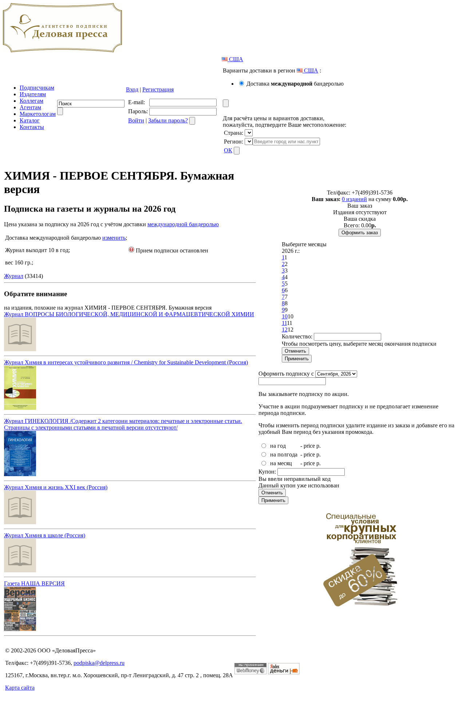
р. (318, 446)
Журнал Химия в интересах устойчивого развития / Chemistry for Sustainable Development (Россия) (126, 362)
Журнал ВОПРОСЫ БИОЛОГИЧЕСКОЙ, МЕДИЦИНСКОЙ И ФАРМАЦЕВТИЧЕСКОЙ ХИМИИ (129, 314)
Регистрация (158, 89)
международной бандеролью (183, 224)
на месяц (281, 463)
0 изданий (354, 199)
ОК (228, 150)
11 (284, 323)
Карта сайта (20, 688)
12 (285, 329)
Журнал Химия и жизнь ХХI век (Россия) (55, 487)
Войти (136, 120)
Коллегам (31, 101)
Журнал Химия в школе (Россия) (44, 535)
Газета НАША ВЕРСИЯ (34, 583)
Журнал (13, 276)
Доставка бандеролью (295, 84)
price (309, 446)
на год (278, 446)
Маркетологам (38, 114)
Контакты (32, 127)
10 (285, 316)
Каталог (30, 120)
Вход (132, 89)
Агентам (30, 107)
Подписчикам (37, 88)
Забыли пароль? (168, 120)
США (235, 59)
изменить (114, 238)
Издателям (33, 94)
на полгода (283, 454)
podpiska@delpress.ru (99, 663)
